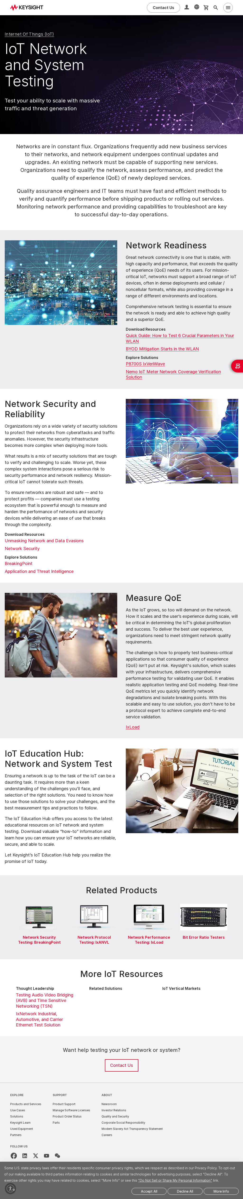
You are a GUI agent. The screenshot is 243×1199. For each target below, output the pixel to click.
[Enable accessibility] (10, 1188)
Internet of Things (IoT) (29, 34)
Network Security (22, 548)
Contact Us (121, 1065)
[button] (187, 7)
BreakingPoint (19, 563)
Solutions (16, 1116)
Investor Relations (114, 1110)
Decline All (185, 1191)
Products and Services (25, 1104)
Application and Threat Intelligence (39, 571)
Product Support (64, 1104)
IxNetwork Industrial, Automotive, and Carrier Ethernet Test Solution (39, 1019)
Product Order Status (67, 1116)
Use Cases (17, 1110)
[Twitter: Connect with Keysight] (35, 1155)
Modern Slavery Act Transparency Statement (132, 1129)
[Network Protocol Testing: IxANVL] (94, 902)
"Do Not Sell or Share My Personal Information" (175, 1180)
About (107, 1095)
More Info (221, 1191)
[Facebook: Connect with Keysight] (13, 1155)
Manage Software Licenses (71, 1110)
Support (60, 1095)
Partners (16, 1135)
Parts (56, 1122)
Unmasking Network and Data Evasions (44, 540)
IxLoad (133, 727)
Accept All (149, 1191)
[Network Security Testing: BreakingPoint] (39, 902)
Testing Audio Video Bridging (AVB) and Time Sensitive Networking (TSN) (44, 1000)
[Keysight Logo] (28, 7)
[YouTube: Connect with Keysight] (46, 1155)
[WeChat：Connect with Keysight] (57, 1155)
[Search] (216, 7)
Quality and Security (115, 1116)
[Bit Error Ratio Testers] (203, 902)
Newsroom (109, 1104)
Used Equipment (21, 1129)
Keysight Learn (20, 1122)
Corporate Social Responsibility (123, 1122)
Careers (107, 1135)
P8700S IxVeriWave (145, 363)
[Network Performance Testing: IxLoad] (149, 902)
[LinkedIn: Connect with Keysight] (24, 1155)
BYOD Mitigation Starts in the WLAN (162, 348)
